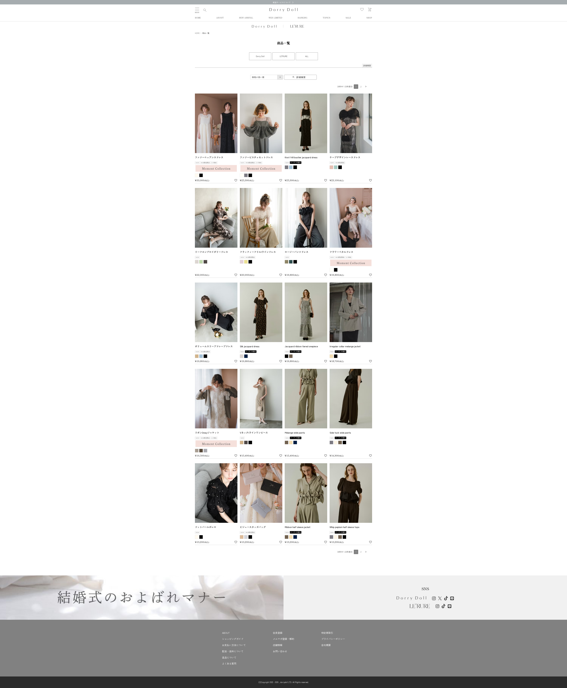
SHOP (369, 18)
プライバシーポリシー (333, 639)
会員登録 (277, 633)
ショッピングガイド (232, 639)
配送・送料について (232, 651)
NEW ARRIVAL (246, 18)
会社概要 (326, 645)
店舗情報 (277, 645)
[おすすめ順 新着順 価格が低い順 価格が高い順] (266, 77)
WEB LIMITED (275, 18)
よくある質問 (229, 663)
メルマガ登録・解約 (283, 639)
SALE (348, 18)
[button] (366, 86)
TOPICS (326, 18)
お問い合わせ (280, 651)
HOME (198, 18)
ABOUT (220, 18)
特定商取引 (327, 633)
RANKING (302, 18)
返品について (229, 657)
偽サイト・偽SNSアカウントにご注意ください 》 (283, 2)
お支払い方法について (234, 645)
